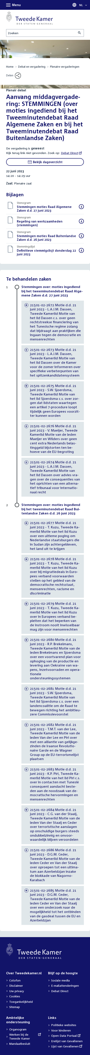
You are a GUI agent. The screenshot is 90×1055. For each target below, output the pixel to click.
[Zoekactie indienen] (79, 33)
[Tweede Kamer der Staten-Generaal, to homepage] (29, 18)
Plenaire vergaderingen (64, 66)
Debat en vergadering (31, 66)
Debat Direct (69, 153)
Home (10, 66)
